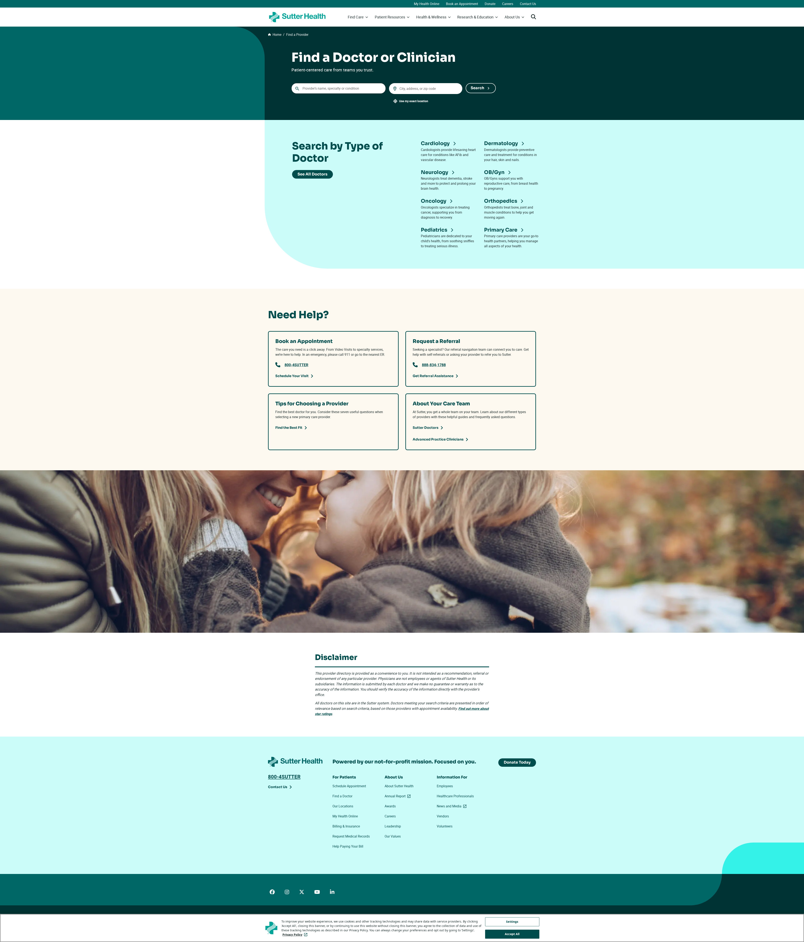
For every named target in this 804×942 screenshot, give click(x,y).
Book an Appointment (462, 3)
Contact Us (528, 3)
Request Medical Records (351, 836)
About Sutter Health (399, 786)
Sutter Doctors (425, 427)
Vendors (443, 816)
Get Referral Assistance (433, 376)
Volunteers (444, 826)
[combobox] (338, 88)
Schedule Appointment (349, 786)
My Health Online (426, 3)
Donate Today (517, 762)
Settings (512, 922)
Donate (490, 3)
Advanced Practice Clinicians (438, 439)
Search (477, 88)
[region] (402, 928)
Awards (390, 806)
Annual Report (398, 796)
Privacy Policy (295, 935)
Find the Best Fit (288, 427)
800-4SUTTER (296, 364)
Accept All (512, 934)
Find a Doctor (342, 796)
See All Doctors (312, 174)
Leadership (393, 826)
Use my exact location (413, 101)
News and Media (452, 806)
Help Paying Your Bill (347, 846)
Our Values (393, 836)
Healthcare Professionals (455, 796)
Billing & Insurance (346, 826)
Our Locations (342, 806)
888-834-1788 (434, 364)
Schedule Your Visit (292, 376)
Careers (507, 3)
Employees (445, 786)
